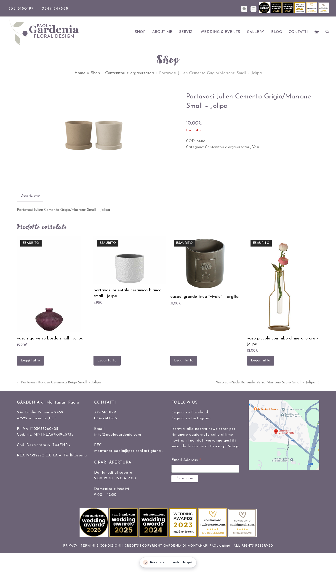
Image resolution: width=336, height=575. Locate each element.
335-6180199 (21, 9)
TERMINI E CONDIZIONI (101, 545)
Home (80, 73)
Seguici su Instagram (191, 418)
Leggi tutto (30, 360)
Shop (95, 73)
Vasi (255, 147)
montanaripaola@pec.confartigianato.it (131, 451)
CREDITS (132, 545)
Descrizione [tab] (30, 196)
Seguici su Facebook (190, 412)
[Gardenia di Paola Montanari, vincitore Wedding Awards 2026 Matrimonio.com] (265, 12)
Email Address (186, 461)
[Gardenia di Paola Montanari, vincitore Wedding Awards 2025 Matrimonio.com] (277, 12)
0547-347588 (55, 9)
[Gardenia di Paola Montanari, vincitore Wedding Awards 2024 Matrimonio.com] (288, 12)
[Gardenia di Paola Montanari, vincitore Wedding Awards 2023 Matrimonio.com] (300, 12)
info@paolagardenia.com (117, 435)
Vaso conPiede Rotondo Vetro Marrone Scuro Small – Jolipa (265, 383)
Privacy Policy (224, 446)
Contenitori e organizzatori (129, 73)
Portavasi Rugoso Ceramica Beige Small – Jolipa (59, 383)
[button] (316, 32)
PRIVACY (70, 545)
